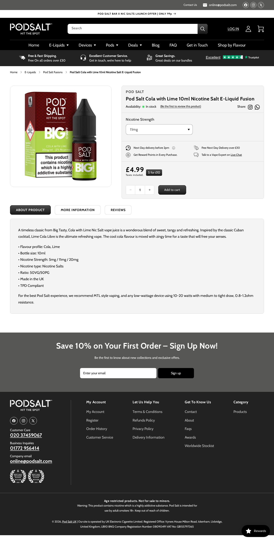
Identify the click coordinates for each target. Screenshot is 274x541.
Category (241, 402)
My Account (96, 402)
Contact (191, 412)
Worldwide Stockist (199, 446)
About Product (30, 210)
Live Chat (236, 155)
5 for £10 (154, 172)
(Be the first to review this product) (180, 106)
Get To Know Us (198, 402)
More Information (78, 210)
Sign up (176, 373)
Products (240, 412)
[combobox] (138, 29)
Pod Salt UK (69, 521)
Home (13, 72)
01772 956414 (24, 448)
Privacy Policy (143, 429)
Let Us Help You (146, 402)
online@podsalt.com (31, 461)
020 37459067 (26, 435)
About (189, 420)
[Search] (203, 29)
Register (92, 420)
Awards (190, 437)
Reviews (118, 210)
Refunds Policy (144, 420)
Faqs (188, 429)
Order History (96, 429)
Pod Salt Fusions (53, 72)
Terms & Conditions (147, 412)
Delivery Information (148, 437)
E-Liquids (30, 72)
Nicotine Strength (140, 119)
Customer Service (99, 437)
